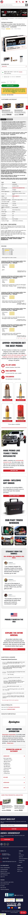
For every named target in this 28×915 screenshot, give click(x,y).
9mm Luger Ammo (7, 758)
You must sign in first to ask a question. (10, 700)
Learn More (7, 839)
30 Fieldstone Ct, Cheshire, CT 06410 (6, 854)
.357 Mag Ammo (6, 764)
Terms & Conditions (23, 858)
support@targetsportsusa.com (9, 861)
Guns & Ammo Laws (4, 884)
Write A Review (18, 28)
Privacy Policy (22, 860)
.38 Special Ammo (7, 768)
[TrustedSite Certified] (19, 900)
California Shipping (4, 889)
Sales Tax (2, 876)
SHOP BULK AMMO (14, 649)
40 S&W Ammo (6, 763)
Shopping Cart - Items (26, 1)
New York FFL (3, 887)
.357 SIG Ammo (6, 766)
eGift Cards (19, 871)
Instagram (1, 844)
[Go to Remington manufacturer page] (14, 722)
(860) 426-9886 (19, 1)
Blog (20, 853)
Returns (19, 869)
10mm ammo (6, 769)
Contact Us (21, 855)
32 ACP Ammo (6, 771)
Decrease (8, 82)
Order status (20, 867)
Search (26, 5)
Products (16, 1)
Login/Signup (23, 1)
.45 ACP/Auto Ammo (7, 759)
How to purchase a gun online (6, 882)
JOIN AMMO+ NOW (14, 470)
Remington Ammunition (18, 187)
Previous (1, 107)
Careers (20, 862)
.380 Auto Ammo (7, 761)
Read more (10, 743)
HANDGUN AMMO (11, 709)
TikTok (8, 844)
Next (27, 107)
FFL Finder (2, 885)
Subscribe (14, 828)
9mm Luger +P (15, 196)
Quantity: (3, 82)
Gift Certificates (4, 875)
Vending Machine (4, 869)
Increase (14, 82)
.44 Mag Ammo (6, 773)
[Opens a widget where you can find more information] (23, 912)
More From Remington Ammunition (12, 795)
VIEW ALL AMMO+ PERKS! (14, 496)
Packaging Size (5, 64)
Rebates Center (3, 871)
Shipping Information (5, 873)
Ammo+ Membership (5, 867)
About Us (21, 856)
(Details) (20, 71)
